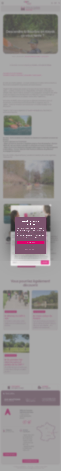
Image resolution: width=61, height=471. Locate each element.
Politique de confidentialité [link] (30, 249)
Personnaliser (30, 246)
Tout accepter (30, 242)
